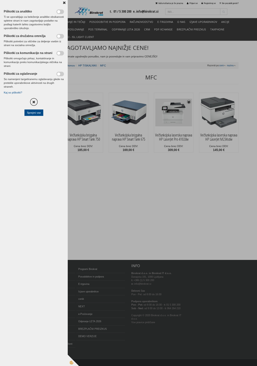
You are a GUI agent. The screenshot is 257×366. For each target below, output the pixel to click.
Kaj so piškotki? (13, 92)
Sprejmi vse (34, 112)
